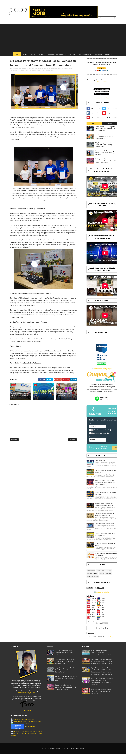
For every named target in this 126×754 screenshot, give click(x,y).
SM (45, 68)
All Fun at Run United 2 (100, 460)
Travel (40, 54)
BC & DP (107, 54)
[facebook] (10, 10)
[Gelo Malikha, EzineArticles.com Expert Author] (26, 731)
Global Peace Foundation (37, 68)
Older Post (72, 439)
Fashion (71, 54)
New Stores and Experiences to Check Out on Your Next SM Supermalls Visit (105, 136)
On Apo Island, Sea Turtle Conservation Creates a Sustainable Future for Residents (101, 653)
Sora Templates (55, 748)
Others (98, 54)
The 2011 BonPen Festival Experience (104, 523)
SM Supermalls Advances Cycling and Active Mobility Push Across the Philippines (20, 393)
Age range (92, 423)
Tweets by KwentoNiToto (102, 98)
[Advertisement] (63, 38)
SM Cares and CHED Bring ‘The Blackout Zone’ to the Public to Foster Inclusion (105, 128)
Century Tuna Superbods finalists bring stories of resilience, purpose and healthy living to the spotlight (101, 661)
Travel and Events (106, 570)
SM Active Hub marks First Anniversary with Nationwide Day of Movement (66, 392)
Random (109, 123)
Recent (94, 123)
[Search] (114, 17)
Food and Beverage (92, 573)
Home (17, 54)
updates (51, 70)
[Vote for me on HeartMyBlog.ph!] (102, 369)
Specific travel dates (100, 433)
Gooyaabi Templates (77, 748)
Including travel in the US (101, 430)
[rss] (25, 710)
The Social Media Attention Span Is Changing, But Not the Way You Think (105, 153)
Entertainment (85, 54)
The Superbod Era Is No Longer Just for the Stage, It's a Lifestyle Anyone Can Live (101, 691)
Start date (92, 436)
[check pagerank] (101, 592)
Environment (28, 54)
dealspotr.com (102, 402)
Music (98, 570)
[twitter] (18, 10)
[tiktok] (10, 13)
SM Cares (49, 68)
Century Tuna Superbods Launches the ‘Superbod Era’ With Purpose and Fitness (106, 161)
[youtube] (14, 10)
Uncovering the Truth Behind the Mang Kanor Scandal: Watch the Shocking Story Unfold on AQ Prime (105, 482)
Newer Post (14, 439)
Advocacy (108, 573)
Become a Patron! (102, 82)
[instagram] (22, 10)
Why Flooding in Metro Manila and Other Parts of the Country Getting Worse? (106, 145)
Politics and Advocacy (93, 576)
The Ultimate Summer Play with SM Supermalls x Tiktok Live (43, 393)
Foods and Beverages (55, 54)
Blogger (112, 637)
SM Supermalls (44, 70)
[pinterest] (26, 10)
